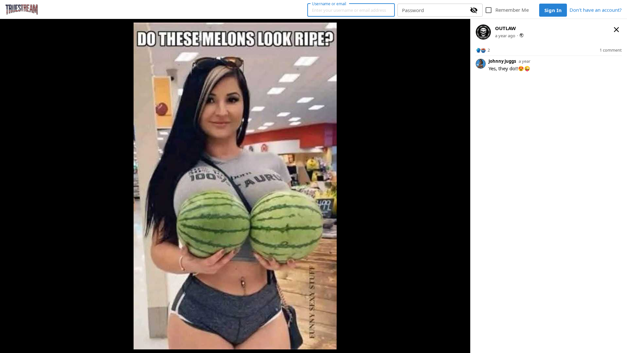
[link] (21, 9)
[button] (482, 50)
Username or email (329, 3)
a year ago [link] (505, 36)
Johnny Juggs (502, 61)
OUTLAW (505, 28)
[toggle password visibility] (474, 10)
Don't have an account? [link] (596, 10)
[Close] (616, 29)
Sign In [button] (553, 10)
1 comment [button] (611, 50)
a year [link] (524, 61)
